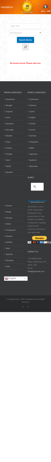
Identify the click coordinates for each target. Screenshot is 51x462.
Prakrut (9, 148)
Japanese (33, 154)
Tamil (8, 160)
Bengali (9, 105)
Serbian (9, 242)
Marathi (9, 136)
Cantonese (34, 99)
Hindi (8, 117)
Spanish (9, 254)
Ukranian (9, 260)
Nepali (8, 212)
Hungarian (33, 142)
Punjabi (9, 154)
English (32, 117)
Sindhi (8, 166)
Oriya (8, 142)
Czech (32, 111)
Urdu (8, 266)
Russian (9, 236)
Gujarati (9, 111)
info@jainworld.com (36, 271)
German (32, 136)
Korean (9, 206)
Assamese (10, 99)
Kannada (9, 130)
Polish (8, 224)
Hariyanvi (10, 123)
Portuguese (11, 230)
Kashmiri (33, 160)
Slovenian (33, 166)
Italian (31, 148)
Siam (8, 248)
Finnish (32, 123)
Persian (9, 218)
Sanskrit (9, 172)
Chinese (32, 105)
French (32, 130)
